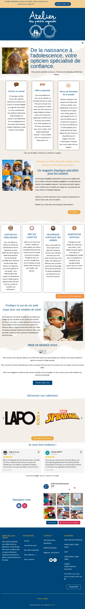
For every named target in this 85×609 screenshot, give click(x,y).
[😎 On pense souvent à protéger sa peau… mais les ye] (63, 499)
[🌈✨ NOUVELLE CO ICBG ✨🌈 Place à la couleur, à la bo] (50, 513)
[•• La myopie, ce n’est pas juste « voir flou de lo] (76, 499)
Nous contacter (29, 559)
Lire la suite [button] (7, 470)
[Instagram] (24, 505)
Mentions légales (42, 598)
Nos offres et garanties (31, 550)
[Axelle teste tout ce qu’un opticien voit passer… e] (50, 499)
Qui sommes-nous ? (30, 545)
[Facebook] (19, 505)
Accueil (26, 541)
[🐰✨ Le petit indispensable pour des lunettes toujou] (63, 513)
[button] (82, 42)
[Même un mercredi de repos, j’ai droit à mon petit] (76, 513)
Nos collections (29, 555)
